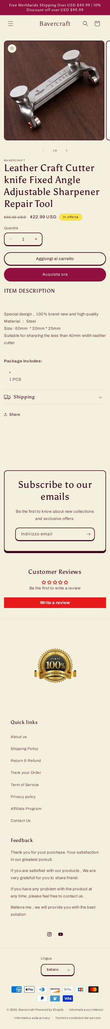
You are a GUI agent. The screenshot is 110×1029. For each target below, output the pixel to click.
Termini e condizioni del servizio (78, 1017)
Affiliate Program (26, 809)
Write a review (55, 602)
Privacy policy (23, 797)
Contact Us (21, 821)
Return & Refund (26, 761)
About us (19, 737)
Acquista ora (55, 274)
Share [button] (14, 414)
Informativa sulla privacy (32, 1017)
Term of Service (25, 785)
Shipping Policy (24, 749)
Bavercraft (26, 1009)
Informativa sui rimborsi (86, 1009)
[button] (11, 23)
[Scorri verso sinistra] (43, 150)
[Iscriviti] (88, 534)
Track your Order (26, 773)
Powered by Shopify (49, 1009)
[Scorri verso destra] (67, 150)
